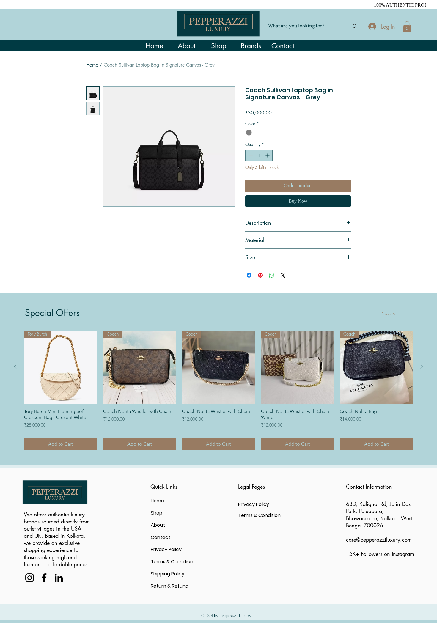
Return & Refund (169, 586)
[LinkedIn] (59, 577)
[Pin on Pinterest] (260, 275)
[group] (218, 390)
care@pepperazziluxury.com (379, 539)
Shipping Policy (167, 573)
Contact (160, 537)
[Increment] (268, 155)
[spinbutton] (259, 155)
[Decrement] (250, 155)
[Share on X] (283, 275)
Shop (156, 512)
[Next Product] (421, 366)
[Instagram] (29, 577)
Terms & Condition (172, 561)
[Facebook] (44, 577)
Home (92, 65)
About (158, 525)
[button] (407, 26)
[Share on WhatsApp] (271, 275)
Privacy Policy (166, 549)
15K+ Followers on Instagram (380, 553)
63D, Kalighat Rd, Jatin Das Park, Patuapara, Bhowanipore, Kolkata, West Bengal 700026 (379, 514)
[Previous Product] (15, 366)
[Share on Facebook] (249, 275)
